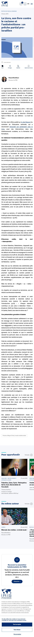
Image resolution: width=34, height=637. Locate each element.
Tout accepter (17, 624)
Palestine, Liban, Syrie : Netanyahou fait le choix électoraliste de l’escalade (14, 485)
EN (28, 4)
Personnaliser (17, 634)
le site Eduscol (26, 122)
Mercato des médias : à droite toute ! (14, 530)
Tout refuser (17, 629)
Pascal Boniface (14, 78)
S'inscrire (16, 581)
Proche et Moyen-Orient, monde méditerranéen (14, 435)
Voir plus (27, 455)
